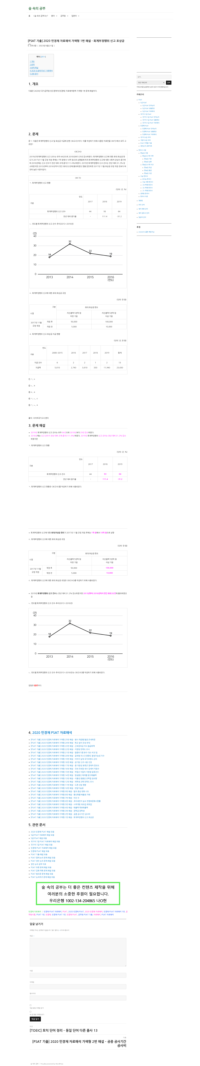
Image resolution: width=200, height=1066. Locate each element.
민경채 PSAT (72, 915)
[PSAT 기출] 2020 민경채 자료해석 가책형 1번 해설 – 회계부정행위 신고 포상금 (62, 817)
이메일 (32, 982)
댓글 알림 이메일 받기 (37, 1008)
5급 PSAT (143, 102)
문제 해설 (34, 68)
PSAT (64, 912)
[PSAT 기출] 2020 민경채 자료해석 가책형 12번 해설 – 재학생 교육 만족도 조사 (62, 782)
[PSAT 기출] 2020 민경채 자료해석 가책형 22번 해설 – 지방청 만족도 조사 (60, 749)
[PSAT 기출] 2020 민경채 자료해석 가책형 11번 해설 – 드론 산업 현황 (58, 785)
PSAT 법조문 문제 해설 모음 (42, 874)
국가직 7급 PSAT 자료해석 (150, 123)
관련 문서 (34, 74)
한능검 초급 (148, 167)
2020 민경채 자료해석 (94, 912)
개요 (32, 61)
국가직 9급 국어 (145, 137)
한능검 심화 (148, 162)
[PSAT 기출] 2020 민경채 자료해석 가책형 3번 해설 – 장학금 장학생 (57, 811)
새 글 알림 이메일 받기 (37, 1014)
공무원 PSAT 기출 (85, 915)
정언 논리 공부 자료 (38, 864)
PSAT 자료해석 (108, 915)
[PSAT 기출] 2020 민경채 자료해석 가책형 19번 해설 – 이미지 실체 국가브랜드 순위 (64, 759)
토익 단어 (142, 205)
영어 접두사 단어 (144, 213)
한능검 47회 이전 (147, 164)
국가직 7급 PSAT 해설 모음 (41, 845)
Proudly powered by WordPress (52, 1064)
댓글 (32, 936)
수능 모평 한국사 (147, 182)
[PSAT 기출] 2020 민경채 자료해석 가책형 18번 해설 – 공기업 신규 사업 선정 (61, 762)
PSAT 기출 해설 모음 (39, 854)
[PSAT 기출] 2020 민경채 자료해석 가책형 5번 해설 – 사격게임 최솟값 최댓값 (61, 804)
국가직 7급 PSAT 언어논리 (150, 117)
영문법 (141, 200)
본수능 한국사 (146, 179)
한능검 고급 (148, 173)
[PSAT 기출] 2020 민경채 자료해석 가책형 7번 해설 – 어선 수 (55, 798)
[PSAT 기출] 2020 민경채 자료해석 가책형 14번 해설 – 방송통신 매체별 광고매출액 (64, 775)
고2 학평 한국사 (147, 188)
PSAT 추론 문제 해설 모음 (41, 867)
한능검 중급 (148, 170)
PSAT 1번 (40, 915)
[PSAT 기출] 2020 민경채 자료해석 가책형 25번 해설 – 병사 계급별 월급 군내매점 (63, 740)
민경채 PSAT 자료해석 (52, 912)
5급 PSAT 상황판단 (148, 108)
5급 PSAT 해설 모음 (39, 838)
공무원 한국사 (144, 193)
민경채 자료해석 (34, 912)
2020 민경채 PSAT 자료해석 (41, 71)
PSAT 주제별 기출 (146, 143)
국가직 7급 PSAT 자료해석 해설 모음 (45, 841)
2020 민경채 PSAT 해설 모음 (42, 832)
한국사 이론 (144, 196)
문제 (32, 64)
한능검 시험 (144, 153)
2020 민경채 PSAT (76, 912)
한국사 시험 (142, 150)
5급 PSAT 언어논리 (148, 105)
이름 (31, 971)
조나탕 (33, 46)
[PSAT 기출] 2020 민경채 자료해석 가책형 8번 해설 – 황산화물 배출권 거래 (60, 795)
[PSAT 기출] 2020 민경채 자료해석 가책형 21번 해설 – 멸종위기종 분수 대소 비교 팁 (64, 752)
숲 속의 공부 (36, 8)
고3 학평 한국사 (147, 185)
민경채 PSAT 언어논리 (149, 128)
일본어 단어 (142, 217)
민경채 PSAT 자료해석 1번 (114, 912)
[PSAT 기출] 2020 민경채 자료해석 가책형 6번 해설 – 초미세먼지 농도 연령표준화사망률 (66, 801)
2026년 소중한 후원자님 (146, 232)
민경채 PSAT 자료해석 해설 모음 (43, 848)
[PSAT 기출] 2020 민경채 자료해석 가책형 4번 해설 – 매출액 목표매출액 (59, 808)
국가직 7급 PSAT (145, 114)
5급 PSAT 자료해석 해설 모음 (42, 835)
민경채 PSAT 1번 (59, 915)
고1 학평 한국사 (147, 190)
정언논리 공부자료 (146, 146)
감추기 (43, 57)
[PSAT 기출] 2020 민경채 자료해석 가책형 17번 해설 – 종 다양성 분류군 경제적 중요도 (65, 765)
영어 (53, 16)
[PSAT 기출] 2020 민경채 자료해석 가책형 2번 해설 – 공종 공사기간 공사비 (60, 814)
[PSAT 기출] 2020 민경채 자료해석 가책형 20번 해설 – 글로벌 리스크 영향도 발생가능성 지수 (67, 756)
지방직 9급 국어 (145, 140)
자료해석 (97, 915)
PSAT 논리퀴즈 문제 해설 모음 (43, 877)
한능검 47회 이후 (147, 156)
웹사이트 (33, 993)
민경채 (48, 915)
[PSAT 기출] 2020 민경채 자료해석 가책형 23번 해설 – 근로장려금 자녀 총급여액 (63, 746)
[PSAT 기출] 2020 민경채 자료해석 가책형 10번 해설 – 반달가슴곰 (57, 788)
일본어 (74, 16)
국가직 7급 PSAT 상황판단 (150, 120)
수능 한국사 (144, 176)
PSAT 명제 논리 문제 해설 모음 (43, 858)
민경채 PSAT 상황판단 (149, 131)
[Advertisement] (78, 30)
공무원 (63, 16)
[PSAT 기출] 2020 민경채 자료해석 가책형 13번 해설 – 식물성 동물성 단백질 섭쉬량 (64, 778)
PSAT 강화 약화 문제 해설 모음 (43, 871)
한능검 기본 (148, 159)
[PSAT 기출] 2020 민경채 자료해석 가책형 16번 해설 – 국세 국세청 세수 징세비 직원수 (65, 769)
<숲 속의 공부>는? (40, 16)
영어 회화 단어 (143, 209)
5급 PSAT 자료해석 (148, 111)
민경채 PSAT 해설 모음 (40, 851)
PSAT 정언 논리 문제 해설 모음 (43, 861)
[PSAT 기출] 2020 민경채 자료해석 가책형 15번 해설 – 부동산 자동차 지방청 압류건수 (65, 772)
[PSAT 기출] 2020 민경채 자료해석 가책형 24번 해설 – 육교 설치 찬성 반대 (60, 743)
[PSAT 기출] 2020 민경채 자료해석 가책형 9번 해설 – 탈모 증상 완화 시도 (60, 791)
